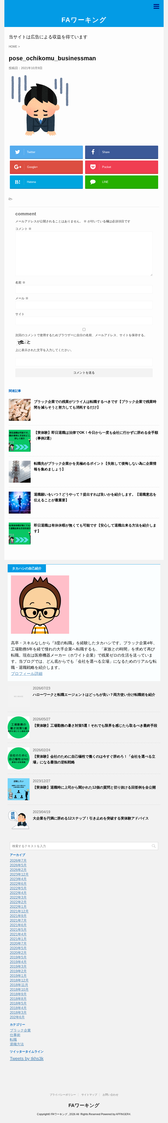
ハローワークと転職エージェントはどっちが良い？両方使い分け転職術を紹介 (94, 694)
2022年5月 (18, 888)
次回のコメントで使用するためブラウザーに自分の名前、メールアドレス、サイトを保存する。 (81, 335)
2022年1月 (18, 907)
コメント (23, 228)
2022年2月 (18, 902)
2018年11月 (19, 985)
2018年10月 (19, 989)
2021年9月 (18, 916)
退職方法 (17, 1044)
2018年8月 (18, 999)
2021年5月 (18, 930)
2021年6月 (18, 925)
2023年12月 (19, 874)
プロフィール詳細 (26, 673)
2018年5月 (18, 1003)
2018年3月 (18, 1012)
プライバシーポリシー (63, 1094)
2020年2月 (18, 953)
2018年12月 (19, 980)
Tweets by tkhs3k (27, 1058)
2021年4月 (18, 934)
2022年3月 (18, 897)
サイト (19, 314)
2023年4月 (18, 879)
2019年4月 (18, 962)
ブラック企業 (20, 1030)
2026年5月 (18, 865)
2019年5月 (18, 957)
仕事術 (15, 1035)
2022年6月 (18, 884)
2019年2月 (18, 971)
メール (21, 298)
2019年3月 (18, 966)
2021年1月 (18, 939)
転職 (13, 1039)
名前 (20, 282)
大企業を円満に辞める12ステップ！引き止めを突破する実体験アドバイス (91, 818)
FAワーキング (84, 19)
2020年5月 (18, 948)
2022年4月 (18, 893)
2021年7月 (18, 920)
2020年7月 (18, 943)
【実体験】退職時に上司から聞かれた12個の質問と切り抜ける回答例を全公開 (94, 787)
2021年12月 (19, 911)
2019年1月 (18, 976)
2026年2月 (18, 870)
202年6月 (17, 1017)
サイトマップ (89, 1094)
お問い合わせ (110, 1094)
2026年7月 (18, 860)
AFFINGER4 (123, 1114)
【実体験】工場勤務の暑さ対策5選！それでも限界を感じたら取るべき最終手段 (95, 725)
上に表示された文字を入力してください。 (44, 350)
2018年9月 (18, 994)
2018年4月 (18, 1008)
